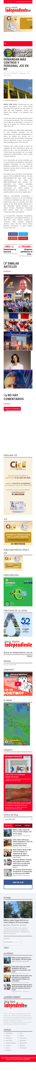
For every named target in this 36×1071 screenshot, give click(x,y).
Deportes (9, 1038)
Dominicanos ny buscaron (10, 250)
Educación (9, 1040)
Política (8, 1045)
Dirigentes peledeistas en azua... (26, 251)
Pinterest (24, 238)
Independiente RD (18, 1057)
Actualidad (9, 1033)
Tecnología (23, 1048)
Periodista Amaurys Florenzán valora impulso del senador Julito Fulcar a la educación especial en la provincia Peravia (22, 863)
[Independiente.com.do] (16, 1008)
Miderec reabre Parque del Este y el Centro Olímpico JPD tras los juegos (22, 832)
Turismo (8, 1050)
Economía (23, 1038)
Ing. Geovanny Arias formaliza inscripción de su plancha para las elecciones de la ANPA (22, 871)
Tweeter (24, 234)
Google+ (13, 238)
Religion (22, 1045)
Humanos (23, 1040)
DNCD (22, 1036)
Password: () (7, 942)
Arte (21, 1033)
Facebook (13, 234)
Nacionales (23, 1043)
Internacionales (11, 1043)
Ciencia (8, 1036)
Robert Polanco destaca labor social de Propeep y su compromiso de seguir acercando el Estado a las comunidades (22, 853)
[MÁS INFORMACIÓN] (18, 27)
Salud (7, 1048)
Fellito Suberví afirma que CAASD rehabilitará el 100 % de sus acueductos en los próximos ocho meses (22, 842)
